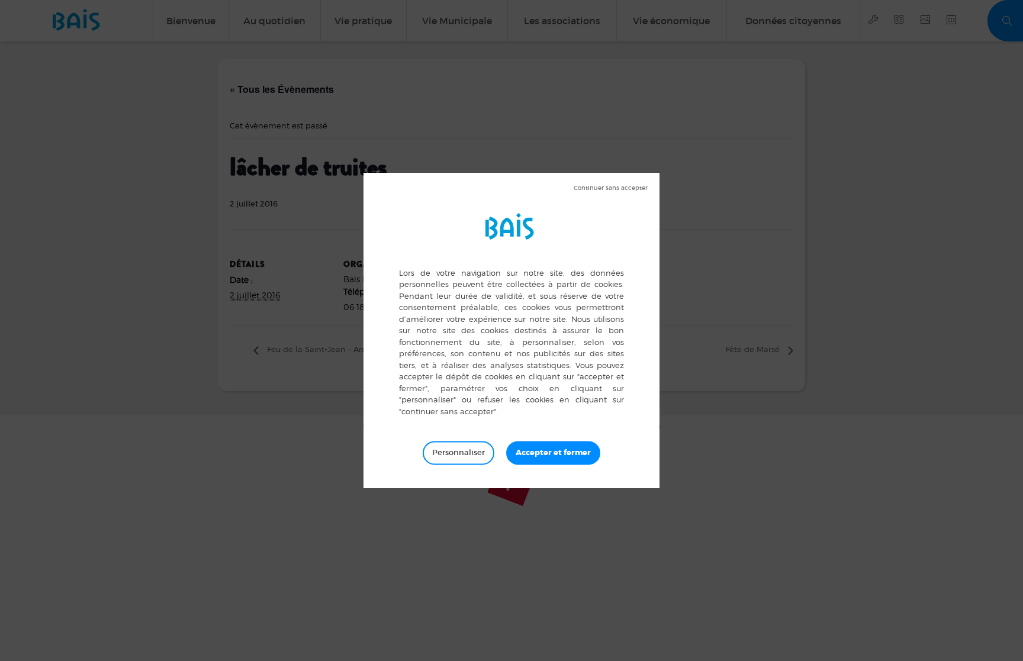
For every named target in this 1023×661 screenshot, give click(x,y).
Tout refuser (611, 188)
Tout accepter (553, 453)
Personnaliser (458, 452)
